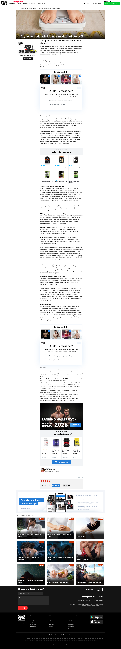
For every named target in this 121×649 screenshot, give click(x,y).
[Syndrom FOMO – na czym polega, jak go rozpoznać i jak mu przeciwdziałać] (60, 551)
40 (74, 638)
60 (102, 638)
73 (41, 640)
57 (97, 638)
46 (82, 638)
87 (61, 640)
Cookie (64, 634)
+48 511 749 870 (98, 601)
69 (36, 640)
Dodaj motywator (71, 622)
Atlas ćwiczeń (41, 3)
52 (90, 638)
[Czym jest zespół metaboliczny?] (90, 551)
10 (32, 638)
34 (65, 638)
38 (71, 638)
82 (54, 640)
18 (43, 638)
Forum (69, 628)
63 (27, 640)
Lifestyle (51, 626)
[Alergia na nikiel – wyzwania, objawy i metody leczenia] (60, 528)
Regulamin (53, 634)
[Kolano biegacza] (90, 528)
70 (37, 640)
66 (32, 640)
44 (79, 638)
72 (40, 640)
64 (29, 640)
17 (41, 638)
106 (92, 640)
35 (67, 638)
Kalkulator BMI (71, 618)
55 (95, 638)
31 (61, 638)
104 (88, 640)
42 (76, 638)
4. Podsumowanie (45, 67)
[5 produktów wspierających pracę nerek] (60, 574)
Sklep (31, 618)
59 (100, 638)
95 (72, 640)
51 (89, 638)
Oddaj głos (55, 485)
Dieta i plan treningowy (15, 3)
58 (99, 638)
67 (33, 640)
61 (25, 640)
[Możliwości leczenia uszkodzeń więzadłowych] (90, 574)
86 (60, 640)
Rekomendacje (71, 626)
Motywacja (70, 620)
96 (74, 640)
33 (64, 638)
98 (76, 640)
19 (44, 638)
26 (54, 638)
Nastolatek (51, 624)
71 (39, 640)
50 (88, 638)
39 (72, 638)
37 (69, 638)
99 (78, 640)
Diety (31, 622)
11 (33, 638)
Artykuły (33, 3)
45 (81, 638)
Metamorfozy (26, 3)
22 (48, 638)
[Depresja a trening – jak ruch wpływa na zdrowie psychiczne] (31, 574)
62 (26, 640)
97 (75, 640)
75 (44, 640)
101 (82, 640)
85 (58, 640)
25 (53, 638)
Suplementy (33, 624)
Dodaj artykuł (46, 634)
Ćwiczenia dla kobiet (72, 615)
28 (57, 638)
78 (48, 640)
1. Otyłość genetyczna (46, 61)
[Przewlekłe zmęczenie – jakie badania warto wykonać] (31, 528)
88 (62, 640)
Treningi (32, 620)
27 (55, 638)
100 (80, 640)
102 (84, 640)
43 (78, 638)
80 (51, 640)
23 (50, 638)
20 (46, 638)
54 (93, 638)
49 (86, 638)
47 (83, 638)
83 (55, 640)
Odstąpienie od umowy (69, 644)
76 (46, 640)
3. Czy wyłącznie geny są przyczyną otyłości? (52, 65)
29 (58, 638)
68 (34, 640)
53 (92, 638)
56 (96, 638)
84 (57, 640)
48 (85, 638)
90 (65, 640)
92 (68, 640)
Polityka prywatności (73, 634)
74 (43, 640)
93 (69, 640)
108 (95, 640)
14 (37, 638)
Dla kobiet (51, 618)
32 (62, 638)
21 (47, 638)
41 (75, 638)
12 (34, 638)
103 (86, 640)
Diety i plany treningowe (35, 615)
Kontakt (60, 634)
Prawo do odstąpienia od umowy (54, 644)
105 (90, 640)
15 (39, 638)
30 (60, 638)
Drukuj (67, 485)
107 (94, 640)
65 (30, 640)
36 (68, 638)
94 (71, 640)
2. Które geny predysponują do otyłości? (51, 63)
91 (67, 640)
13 (36, 638)
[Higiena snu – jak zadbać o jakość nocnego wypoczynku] (31, 551)
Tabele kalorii (71, 624)
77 (47, 640)
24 (51, 638)
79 (50, 640)
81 (53, 640)
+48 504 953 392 (82, 601)
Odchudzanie (52, 622)
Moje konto (51, 620)
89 (64, 640)
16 (40, 638)
